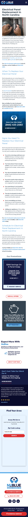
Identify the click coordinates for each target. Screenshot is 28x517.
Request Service (15, 286)
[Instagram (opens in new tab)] (10, 501)
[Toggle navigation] (26, 2)
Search (14, 435)
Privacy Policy (11, 510)
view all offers (13, 296)
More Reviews (7, 381)
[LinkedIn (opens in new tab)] (18, 501)
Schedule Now (10, 128)
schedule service (8, 108)
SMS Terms (20, 510)
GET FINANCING (13, 325)
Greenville (4, 59)
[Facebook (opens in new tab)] (14, 501)
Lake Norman (18, 58)
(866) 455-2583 (20, 106)
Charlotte (12, 58)
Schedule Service (14, 492)
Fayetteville (13, 59)
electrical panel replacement (12, 63)
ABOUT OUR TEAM (14, 362)
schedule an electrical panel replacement (13, 249)
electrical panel (7, 90)
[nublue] (7, 2)
